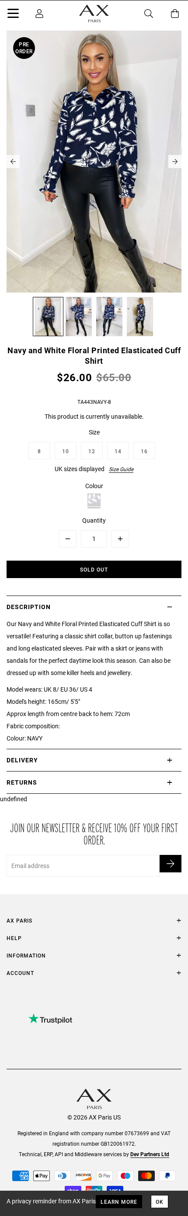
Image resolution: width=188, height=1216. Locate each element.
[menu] (13, 15)
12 (91, 451)
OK (160, 1201)
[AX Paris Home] (94, 13)
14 (118, 451)
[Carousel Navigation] (94, 161)
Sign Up (170, 863)
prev (13, 161)
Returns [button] (22, 782)
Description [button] (29, 607)
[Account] (39, 13)
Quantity (94, 520)
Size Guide (121, 468)
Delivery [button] (22, 760)
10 (65, 451)
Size (94, 432)
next (174, 161)
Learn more (119, 1201)
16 (144, 451)
